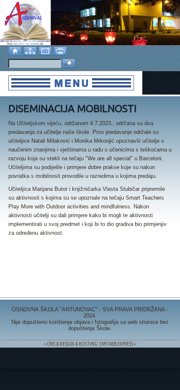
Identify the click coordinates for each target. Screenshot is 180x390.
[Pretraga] (68, 64)
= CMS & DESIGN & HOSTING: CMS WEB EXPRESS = (90, 343)
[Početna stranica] (15, 50)
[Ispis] (61, 50)
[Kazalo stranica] (31, 50)
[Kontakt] (46, 50)
